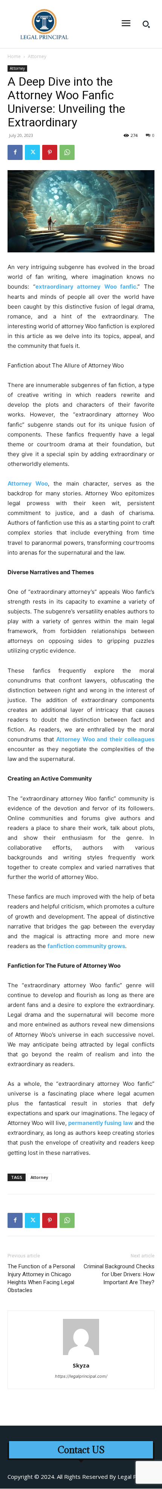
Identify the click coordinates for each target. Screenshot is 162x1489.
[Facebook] (15, 152)
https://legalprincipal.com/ (81, 1376)
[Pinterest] (49, 152)
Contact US (81, 1450)
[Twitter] (32, 152)
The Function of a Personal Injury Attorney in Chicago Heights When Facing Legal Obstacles (41, 1278)
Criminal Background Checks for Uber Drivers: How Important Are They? (119, 1274)
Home (14, 56)
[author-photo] (81, 1355)
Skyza (81, 1365)
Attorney (37, 56)
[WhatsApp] (67, 152)
